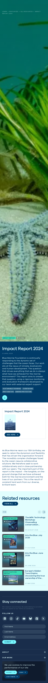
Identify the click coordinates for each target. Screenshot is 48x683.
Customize (10, 676)
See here (24, 423)
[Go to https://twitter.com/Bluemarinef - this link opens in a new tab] (43, 618)
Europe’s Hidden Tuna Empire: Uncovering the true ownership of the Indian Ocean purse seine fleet (24, 577)
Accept (9, 672)
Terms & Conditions (26, 608)
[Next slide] (44, 512)
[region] (24, 671)
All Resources (27, 11)
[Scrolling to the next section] (4, 397)
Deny (21, 672)
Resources (13, 11)
